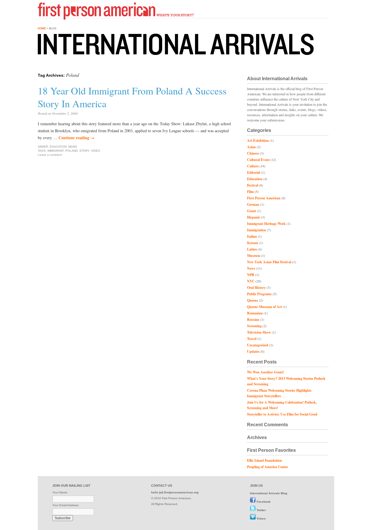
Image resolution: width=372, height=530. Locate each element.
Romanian (255, 313)
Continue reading (76, 138)
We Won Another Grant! (265, 372)
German (253, 204)
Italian (252, 236)
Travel (251, 338)
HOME (42, 28)
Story (84, 150)
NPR (250, 274)
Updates (253, 351)
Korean (252, 242)
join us (256, 485)
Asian (251, 146)
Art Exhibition (258, 140)
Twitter (261, 510)
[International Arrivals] (139, 44)
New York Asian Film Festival (269, 261)
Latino (252, 249)
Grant (251, 210)
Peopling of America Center (267, 466)
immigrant (55, 150)
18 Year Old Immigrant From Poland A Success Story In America (132, 97)
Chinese (253, 153)
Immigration (256, 230)
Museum (253, 255)
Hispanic (253, 217)
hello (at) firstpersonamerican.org (174, 492)
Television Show (259, 332)
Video (95, 150)
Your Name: (60, 492)
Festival (252, 185)
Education (58, 146)
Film (250, 191)
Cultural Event (258, 159)
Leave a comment (50, 154)
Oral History (256, 287)
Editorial (253, 172)
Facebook (264, 501)
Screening (254, 325)
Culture (253, 166)
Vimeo (261, 518)
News (72, 146)
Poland (71, 150)
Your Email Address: (65, 505)
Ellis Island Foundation (264, 460)
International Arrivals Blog (268, 493)
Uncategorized (257, 345)
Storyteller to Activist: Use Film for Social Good (282, 414)
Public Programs (259, 293)
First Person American (263, 198)
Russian (253, 319)
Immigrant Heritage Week (266, 223)
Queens (252, 300)
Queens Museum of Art (264, 306)
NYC (251, 281)
